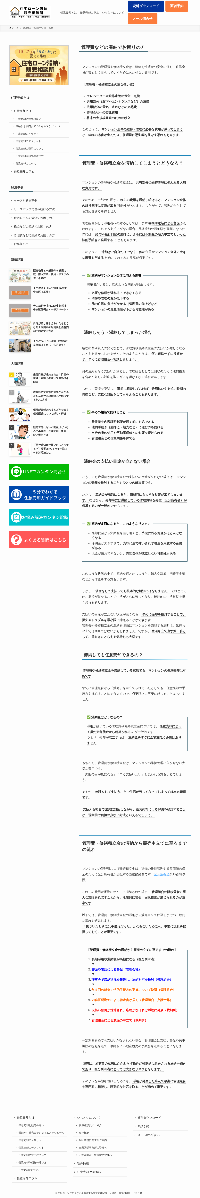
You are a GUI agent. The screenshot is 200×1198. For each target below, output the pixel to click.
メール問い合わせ (149, 1135)
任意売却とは (22, 111)
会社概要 (84, 1132)
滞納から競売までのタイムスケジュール (38, 126)
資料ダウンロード (149, 1117)
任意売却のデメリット (28, 141)
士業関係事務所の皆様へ (93, 1147)
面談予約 (143, 1126)
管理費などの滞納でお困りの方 (34, 235)
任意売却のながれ (26, 163)
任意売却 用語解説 (89, 1172)
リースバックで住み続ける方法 (34, 209)
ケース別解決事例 (25, 200)
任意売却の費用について (30, 148)
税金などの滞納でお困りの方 (33, 226)
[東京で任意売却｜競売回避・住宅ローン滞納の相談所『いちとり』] (30, 12)
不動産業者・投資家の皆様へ (95, 1155)
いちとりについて (89, 1117)
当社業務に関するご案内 (93, 1140)
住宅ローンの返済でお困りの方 (34, 218)
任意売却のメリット (27, 133)
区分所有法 (162, 874)
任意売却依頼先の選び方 (30, 156)
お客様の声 (21, 244)
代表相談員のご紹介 (90, 1125)
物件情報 (83, 1163)
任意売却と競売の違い (28, 118)
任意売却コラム (24, 171)
